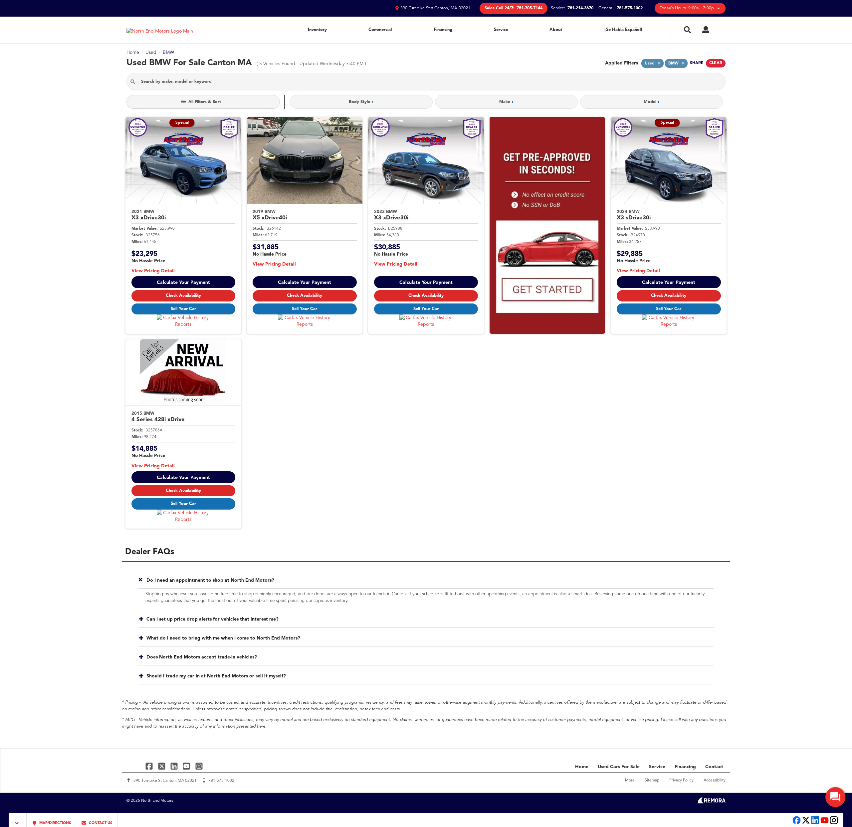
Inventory (317, 30)
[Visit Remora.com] (711, 802)
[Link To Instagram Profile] (199, 766)
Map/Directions (54, 823)
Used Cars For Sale (619, 767)
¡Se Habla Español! (623, 30)
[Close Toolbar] (18, 820)
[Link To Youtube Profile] (824, 823)
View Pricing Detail (153, 271)
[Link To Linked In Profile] (175, 766)
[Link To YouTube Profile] (187, 766)
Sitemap (652, 780)
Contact (714, 767)
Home (581, 767)
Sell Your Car (183, 309)
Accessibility (715, 780)
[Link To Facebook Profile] (150, 766)
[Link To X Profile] (162, 766)
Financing (443, 30)
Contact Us (100, 823)
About (555, 30)
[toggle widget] (835, 797)
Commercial (380, 30)
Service (501, 30)
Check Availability (183, 296)
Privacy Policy (681, 780)
